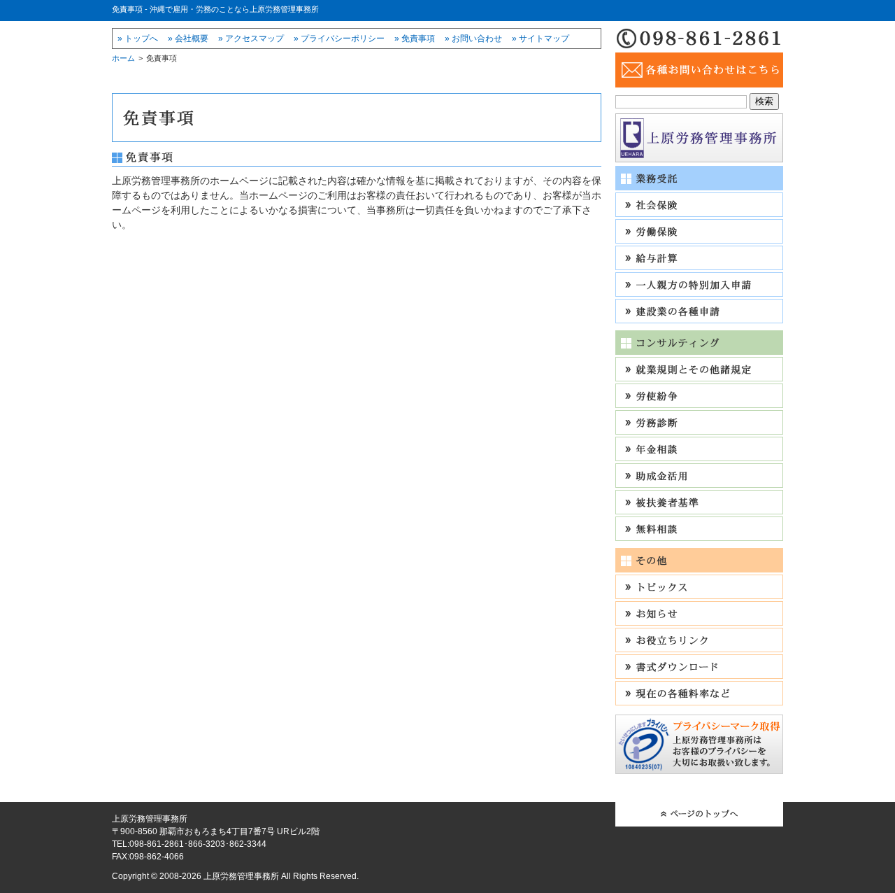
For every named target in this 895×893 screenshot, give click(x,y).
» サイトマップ (540, 38)
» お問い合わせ (473, 38)
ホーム (123, 58)
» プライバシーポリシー (339, 38)
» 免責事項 (414, 38)
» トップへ (137, 38)
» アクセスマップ (251, 38)
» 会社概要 (188, 38)
